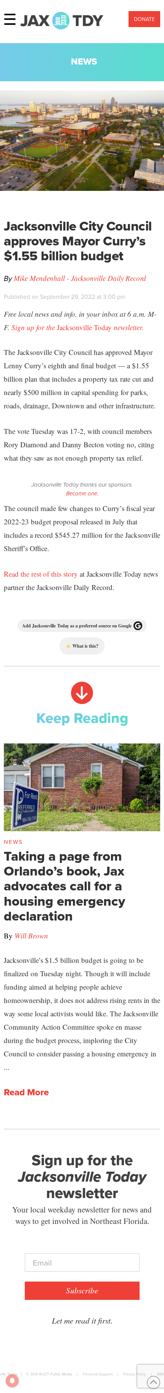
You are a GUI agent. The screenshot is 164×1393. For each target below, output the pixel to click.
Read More (26, 1092)
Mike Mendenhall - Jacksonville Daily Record (80, 278)
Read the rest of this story (41, 574)
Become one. (82, 493)
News (84, 61)
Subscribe (82, 1290)
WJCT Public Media (55, 1374)
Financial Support (98, 1374)
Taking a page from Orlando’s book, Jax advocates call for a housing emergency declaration (64, 885)
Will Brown (31, 935)
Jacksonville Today (77, 327)
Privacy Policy (134, 1374)
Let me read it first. (82, 1320)
